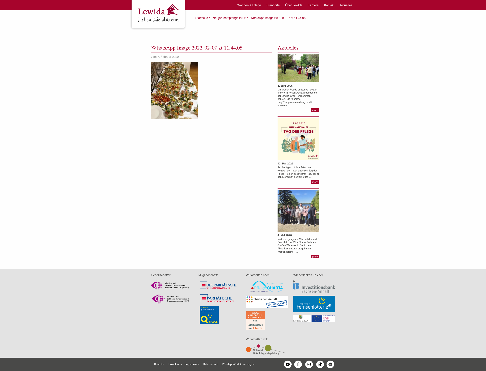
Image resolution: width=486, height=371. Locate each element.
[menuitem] (248, 5)
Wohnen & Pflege (249, 5)
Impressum (192, 364)
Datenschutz (210, 364)
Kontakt (329, 5)
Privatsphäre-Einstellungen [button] (238, 364)
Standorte (273, 5)
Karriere (313, 5)
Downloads (175, 364)
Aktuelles (346, 5)
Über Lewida (293, 5)
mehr (315, 110)
